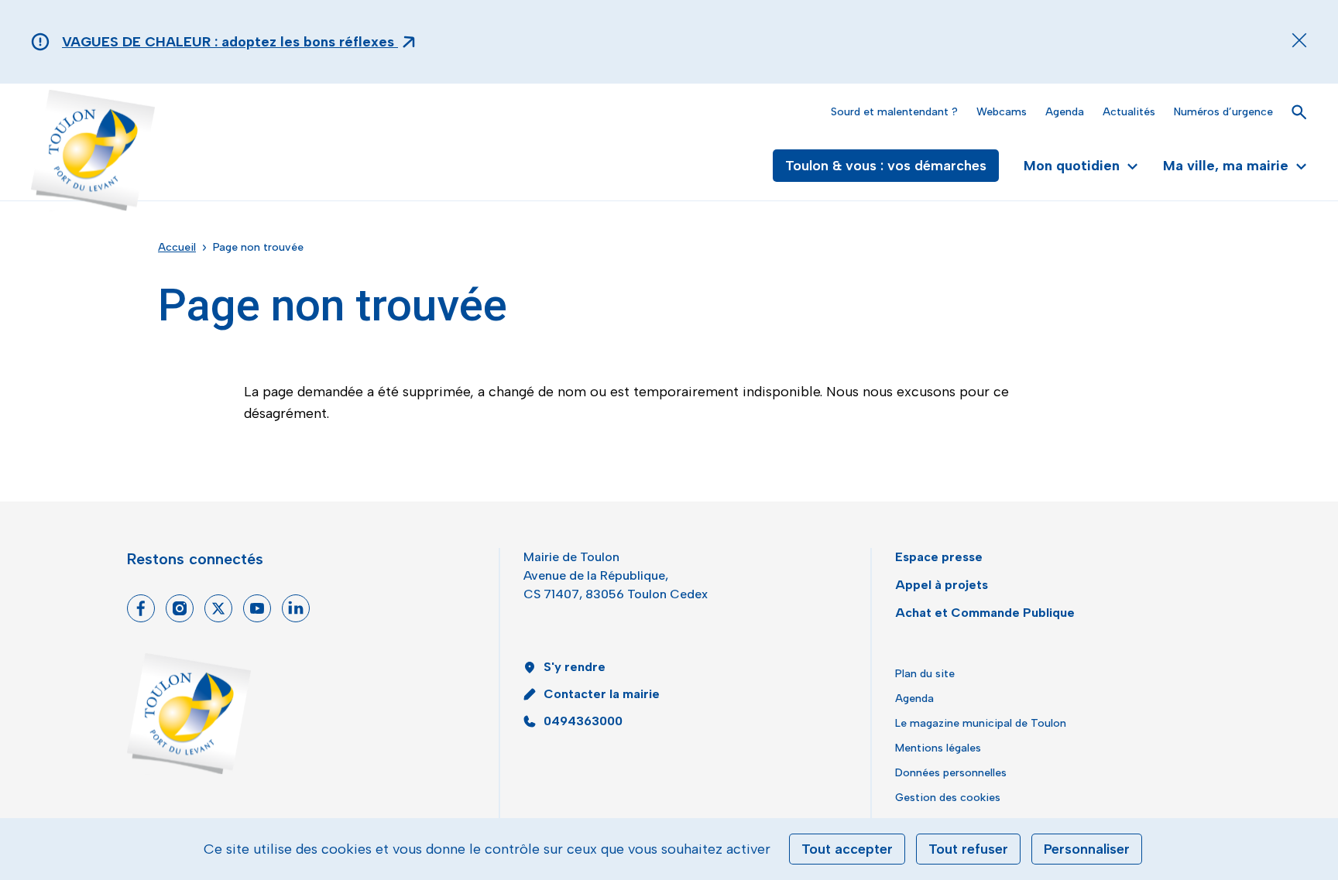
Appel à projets (941, 584)
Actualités (1129, 111)
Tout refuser (968, 849)
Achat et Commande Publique (985, 612)
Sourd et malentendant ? (894, 111)
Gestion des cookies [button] (947, 797)
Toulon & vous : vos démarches (885, 165)
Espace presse (939, 557)
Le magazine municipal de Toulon (980, 723)
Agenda (1064, 111)
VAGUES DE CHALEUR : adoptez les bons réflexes (230, 41)
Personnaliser (1087, 849)
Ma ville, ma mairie (1225, 165)
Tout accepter (847, 849)
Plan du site (925, 673)
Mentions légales (938, 748)
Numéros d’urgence (1223, 111)
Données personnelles (951, 772)
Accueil (177, 247)
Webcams (1001, 111)
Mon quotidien (1072, 165)
